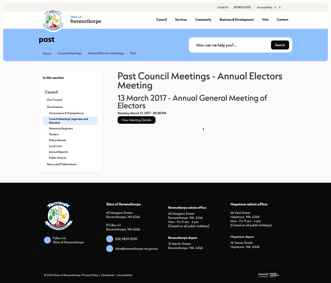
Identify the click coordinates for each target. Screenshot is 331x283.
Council (161, 19)
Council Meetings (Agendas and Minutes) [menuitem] (68, 120)
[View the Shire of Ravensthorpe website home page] (72, 20)
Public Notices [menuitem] (57, 157)
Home (47, 53)
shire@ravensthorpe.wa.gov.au (136, 248)
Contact (282, 19)
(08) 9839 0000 (126, 239)
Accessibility (125, 275)
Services (181, 19)
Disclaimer (107, 275)
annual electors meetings (106, 53)
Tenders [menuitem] (54, 134)
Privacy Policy (90, 275)
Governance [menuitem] (55, 107)
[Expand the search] (287, 47)
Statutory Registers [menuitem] (61, 128)
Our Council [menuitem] (54, 100)
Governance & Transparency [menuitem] (66, 113)
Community (203, 19)
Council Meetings (70, 53)
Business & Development (237, 19)
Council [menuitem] (51, 91)
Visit (265, 19)
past (133, 53)
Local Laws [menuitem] (55, 146)
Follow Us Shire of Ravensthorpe (68, 240)
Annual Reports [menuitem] (58, 152)
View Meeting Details (136, 120)
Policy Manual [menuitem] (57, 140)
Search (280, 45)
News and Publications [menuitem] (61, 164)
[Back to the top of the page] (289, 275)
